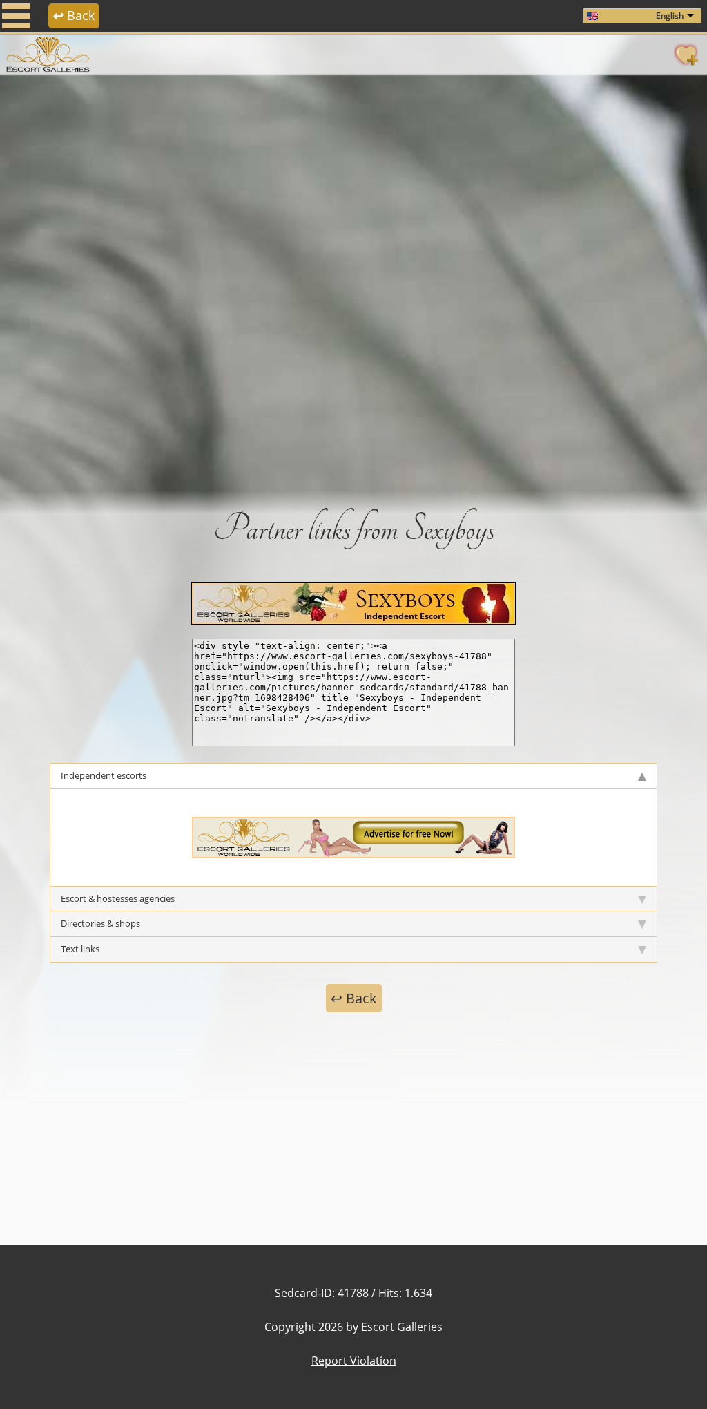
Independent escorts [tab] (103, 775)
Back (74, 15)
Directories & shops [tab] (100, 923)
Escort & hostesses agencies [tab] (118, 898)
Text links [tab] (80, 949)
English (670, 15)
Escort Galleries (402, 1326)
